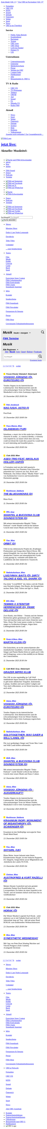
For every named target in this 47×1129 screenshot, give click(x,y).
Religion (14, 130)
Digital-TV (15, 50)
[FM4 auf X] (11, 185)
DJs (18, 352)
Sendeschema (11, 299)
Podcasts (9, 175)
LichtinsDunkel (17, 48)
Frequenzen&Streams (14, 311)
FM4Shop (10, 320)
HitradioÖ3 (15, 103)
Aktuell (8, 274)
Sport (8, 21)
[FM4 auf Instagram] (14, 181)
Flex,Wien (10, 540)
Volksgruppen (16, 132)
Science (14, 126)
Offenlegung (10, 1119)
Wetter (8, 19)
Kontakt (9, 295)
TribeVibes (10, 241)
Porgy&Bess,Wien (14, 639)
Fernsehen (10, 6)
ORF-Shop (15, 46)
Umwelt (9, 263)
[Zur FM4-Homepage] (6, 138)
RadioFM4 (15, 105)
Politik (8, 261)
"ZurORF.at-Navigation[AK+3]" (30, 2)
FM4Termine (11, 338)
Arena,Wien (11, 701)
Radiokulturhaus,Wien (15, 572)
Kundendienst (16, 37)
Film (7, 257)
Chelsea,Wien (12, 874)
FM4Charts (10, 285)
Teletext (14, 92)
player (8, 162)
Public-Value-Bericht (19, 35)
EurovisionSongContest (15, 278)
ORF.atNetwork (12, 1068)
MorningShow (11, 228)
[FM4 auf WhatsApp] (14, 188)
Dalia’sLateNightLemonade (17, 232)
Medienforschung (17, 66)
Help (12, 128)
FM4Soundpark (12, 303)
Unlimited (9, 245)
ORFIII (13, 95)
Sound (8, 13)
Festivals (38, 352)
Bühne (30, 352)
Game (8, 266)
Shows (8, 224)
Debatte (9, 15)
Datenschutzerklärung (14, 1115)
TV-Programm (16, 90)
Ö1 (12, 101)
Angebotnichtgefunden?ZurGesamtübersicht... (24, 134)
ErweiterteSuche (36, 360)
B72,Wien (10, 601)
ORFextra (15, 43)
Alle (6, 352)
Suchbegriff (5, 217)
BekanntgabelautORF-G (15, 1122)
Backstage (14, 39)
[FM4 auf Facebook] (14, 183)
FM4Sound (10, 171)
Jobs (12, 77)
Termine (9, 177)
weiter (18, 366)
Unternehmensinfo (18, 62)
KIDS (8, 10)
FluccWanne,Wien (14, 426)
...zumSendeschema (14, 249)
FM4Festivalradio (13, 282)
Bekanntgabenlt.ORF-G (20, 79)
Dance (8, 173)
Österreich (10, 17)
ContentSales (16, 72)
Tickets (13, 41)
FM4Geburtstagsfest (14, 280)
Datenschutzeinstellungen (15, 1117)
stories (8, 166)
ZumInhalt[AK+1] (8, 2)
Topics (8, 253)
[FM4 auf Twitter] (13, 211)
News (8, 23)
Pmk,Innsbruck (12, 405)
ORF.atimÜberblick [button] (14, 26)
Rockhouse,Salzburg (15, 491)
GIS (12, 52)
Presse (13, 68)
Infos (8, 291)
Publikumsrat (16, 75)
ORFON (9, 8)
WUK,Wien (10, 758)
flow (7, 164)
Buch (8, 268)
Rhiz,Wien (10, 935)
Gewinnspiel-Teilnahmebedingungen (20, 324)
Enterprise (14, 64)
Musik (8, 259)
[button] (19, 160)
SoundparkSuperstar (14, 287)
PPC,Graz (10, 512)
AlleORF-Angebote (13, 1109)
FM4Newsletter (12, 307)
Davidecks (10, 237)
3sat (12, 97)
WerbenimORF (17, 70)
